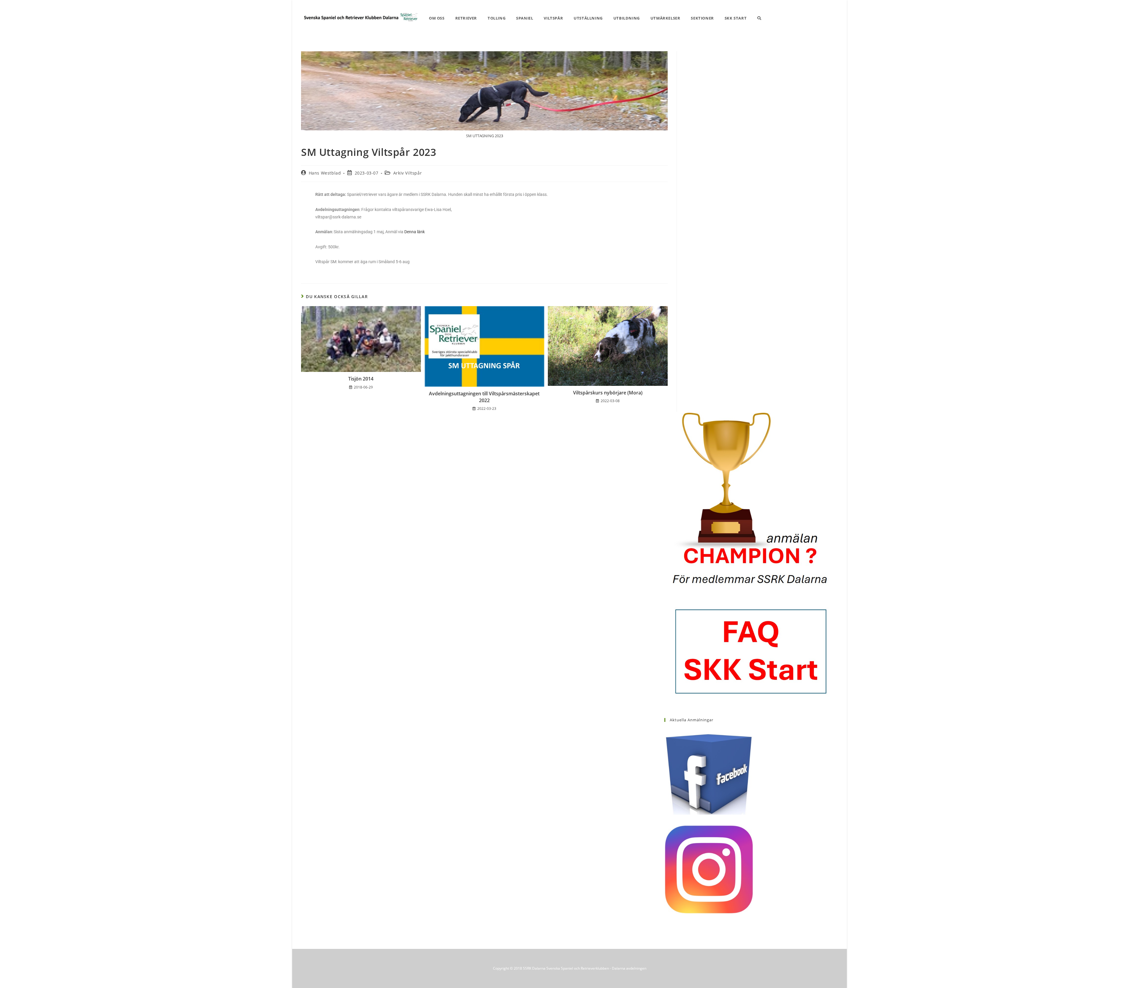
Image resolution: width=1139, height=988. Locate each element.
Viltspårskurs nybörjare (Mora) (607, 392)
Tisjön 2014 (360, 378)
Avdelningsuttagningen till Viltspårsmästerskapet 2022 (484, 396)
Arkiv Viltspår (407, 173)
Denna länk (414, 231)
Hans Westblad (325, 173)
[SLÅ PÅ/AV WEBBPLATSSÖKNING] (759, 18)
